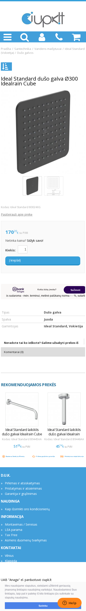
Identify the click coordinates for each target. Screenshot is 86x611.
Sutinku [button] (43, 605)
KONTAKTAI (11, 547)
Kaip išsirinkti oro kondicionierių (27, 509)
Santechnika (22, 49)
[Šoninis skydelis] (6, 66)
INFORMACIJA (12, 516)
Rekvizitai (11, 566)
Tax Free (11, 535)
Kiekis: (10, 250)
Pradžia (6, 49)
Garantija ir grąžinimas (21, 494)
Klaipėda (11, 561)
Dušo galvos (25, 53)
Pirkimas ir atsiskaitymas (22, 483)
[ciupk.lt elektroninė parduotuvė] (43, 19)
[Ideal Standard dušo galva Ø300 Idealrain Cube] (43, 132)
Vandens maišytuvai (48, 49)
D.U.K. (5, 475)
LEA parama (13, 530)
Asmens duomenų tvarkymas (26, 540)
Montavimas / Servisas (21, 524)
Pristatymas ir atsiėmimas (23, 488)
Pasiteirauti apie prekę (16, 214)
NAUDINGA (10, 501)
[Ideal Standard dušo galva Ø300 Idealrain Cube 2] (53, 185)
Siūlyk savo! (35, 240)
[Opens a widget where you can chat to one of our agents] (69, 603)
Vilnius (9, 555)
